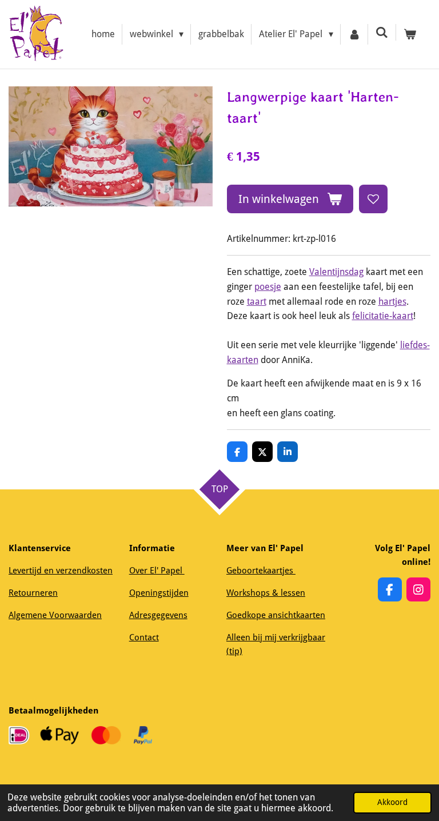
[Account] (354, 34)
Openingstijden (159, 593)
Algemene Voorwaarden (55, 615)
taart (256, 301)
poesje (267, 286)
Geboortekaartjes (261, 570)
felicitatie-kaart (382, 315)
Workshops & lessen (265, 593)
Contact (144, 637)
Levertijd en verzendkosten (61, 570)
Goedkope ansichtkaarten (275, 615)
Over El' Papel (157, 570)
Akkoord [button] (392, 802)
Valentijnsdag (336, 271)
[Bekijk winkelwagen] (410, 34)
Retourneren (33, 593)
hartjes (392, 301)
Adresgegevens (158, 615)
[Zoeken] (382, 32)
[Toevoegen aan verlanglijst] (373, 199)
